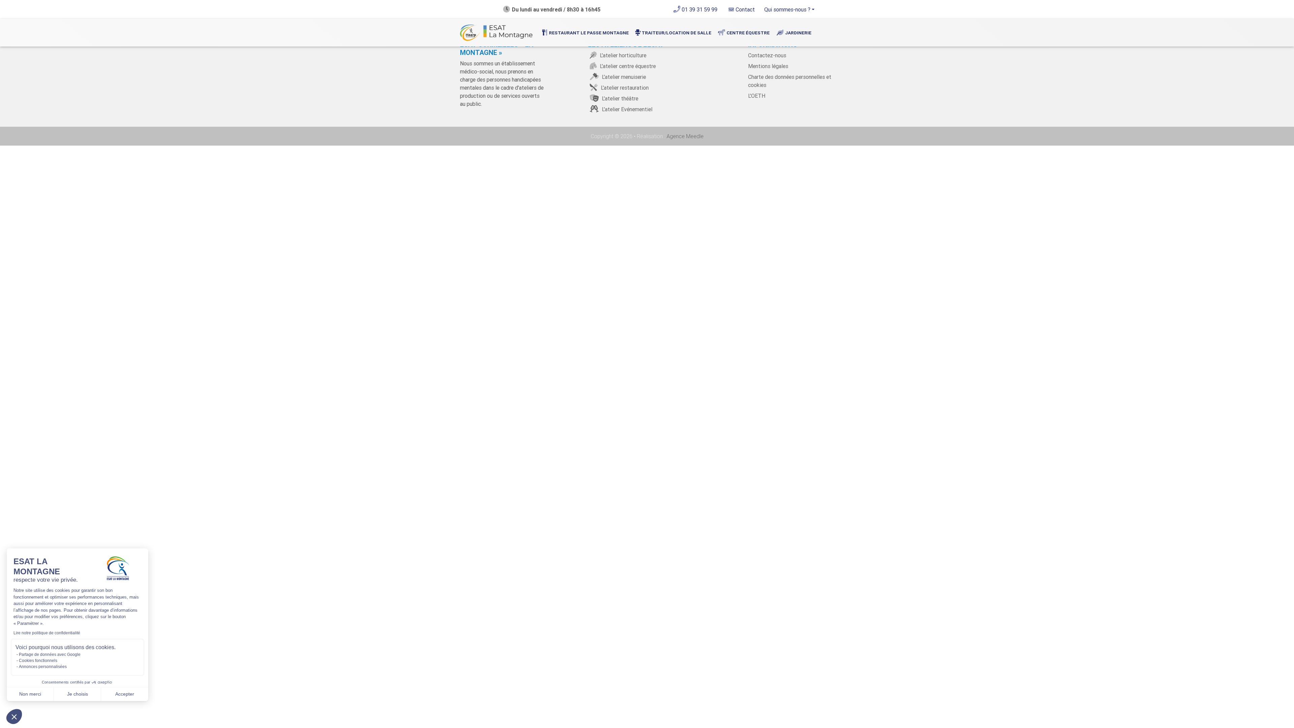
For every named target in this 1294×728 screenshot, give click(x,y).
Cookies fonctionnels (38, 660)
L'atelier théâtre (619, 98)
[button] (14, 716)
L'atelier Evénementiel (626, 109)
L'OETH (756, 95)
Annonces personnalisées (43, 666)
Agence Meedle (684, 136)
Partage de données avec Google (50, 654)
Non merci (30, 694)
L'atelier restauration (624, 87)
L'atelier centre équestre (627, 66)
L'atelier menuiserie (623, 76)
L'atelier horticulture (622, 55)
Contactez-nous (767, 55)
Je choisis (77, 694)
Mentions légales (768, 66)
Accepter (124, 694)
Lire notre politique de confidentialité (46, 633)
